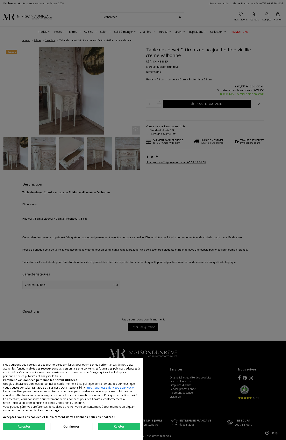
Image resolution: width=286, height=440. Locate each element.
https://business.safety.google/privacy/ (110, 387)
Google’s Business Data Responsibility (61, 387)
